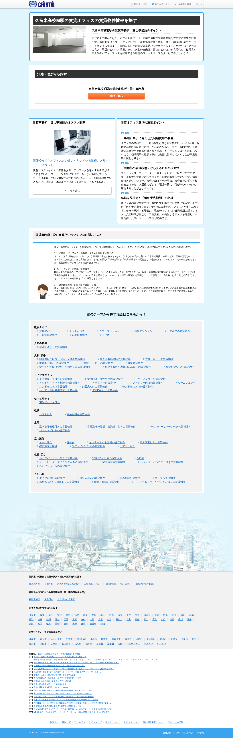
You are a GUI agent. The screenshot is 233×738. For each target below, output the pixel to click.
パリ (126, 659)
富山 (165, 615)
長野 (31, 619)
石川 (174, 615)
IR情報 (200, 733)
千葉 (129, 615)
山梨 (191, 615)
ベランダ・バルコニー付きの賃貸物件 (161, 462)
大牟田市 (48, 599)
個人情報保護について (153, 722)
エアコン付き (127, 446)
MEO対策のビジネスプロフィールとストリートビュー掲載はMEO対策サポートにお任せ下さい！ (73, 712)
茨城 (94, 615)
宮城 (59, 615)
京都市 (173, 639)
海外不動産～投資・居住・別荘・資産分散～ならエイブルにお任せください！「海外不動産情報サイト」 (76, 663)
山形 (77, 615)
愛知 (57, 619)
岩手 (51, 615)
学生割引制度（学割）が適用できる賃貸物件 (64, 366)
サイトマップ (95, 722)
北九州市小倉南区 (66, 599)
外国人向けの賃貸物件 (95, 386)
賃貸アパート (47, 331)
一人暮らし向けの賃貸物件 (137, 386)
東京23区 (81, 639)
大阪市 (184, 639)
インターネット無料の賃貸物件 (107, 442)
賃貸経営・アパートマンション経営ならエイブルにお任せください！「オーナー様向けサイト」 (73, 703)
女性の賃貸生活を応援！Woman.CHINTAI (51, 687)
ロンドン (161, 644)
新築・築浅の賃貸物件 (107, 481)
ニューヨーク (133, 644)
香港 (36, 659)
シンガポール (135, 659)
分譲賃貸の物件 (48, 334)
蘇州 (60, 659)
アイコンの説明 (175, 722)
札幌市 (32, 639)
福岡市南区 (34, 599)
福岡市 (78, 644)
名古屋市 (151, 639)
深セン (67, 659)
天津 (80, 659)
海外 (120, 644)
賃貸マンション (143, 331)
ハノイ (146, 659)
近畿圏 (110, 644)
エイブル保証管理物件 (52, 477)
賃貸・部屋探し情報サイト (49, 654)
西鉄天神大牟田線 (145, 584)
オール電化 (45, 442)
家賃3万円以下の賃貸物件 (54, 363)
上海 (54, 659)
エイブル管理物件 (165, 477)
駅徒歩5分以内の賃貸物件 (107, 458)
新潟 (157, 615)
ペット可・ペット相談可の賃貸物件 (59, 382)
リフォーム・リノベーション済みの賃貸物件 (159, 481)
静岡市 (128, 639)
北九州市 (66, 644)
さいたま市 (56, 639)
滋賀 (74, 619)
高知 (31, 624)
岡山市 (43, 644)
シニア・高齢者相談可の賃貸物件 (58, 390)
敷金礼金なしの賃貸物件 (53, 347)
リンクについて (112, 722)
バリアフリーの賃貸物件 (152, 378)
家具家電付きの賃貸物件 (154, 442)
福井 (183, 615)
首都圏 (99, 644)
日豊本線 (48, 584)
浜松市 (139, 639)
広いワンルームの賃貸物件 (54, 465)
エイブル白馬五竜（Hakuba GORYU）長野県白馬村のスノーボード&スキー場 (66, 700)
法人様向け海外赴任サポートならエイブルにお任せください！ (59, 666)
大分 (74, 624)
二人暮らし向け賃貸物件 (53, 386)
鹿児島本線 (34, 584)
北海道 (32, 615)
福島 (85, 615)
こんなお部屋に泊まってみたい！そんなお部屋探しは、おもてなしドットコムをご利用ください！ (74, 669)
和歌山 (119, 619)
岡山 (146, 619)
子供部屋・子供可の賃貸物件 (55, 378)
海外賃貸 (76, 654)
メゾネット (108, 334)
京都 (83, 619)
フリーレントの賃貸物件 (159, 359)
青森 (42, 615)
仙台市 (43, 639)
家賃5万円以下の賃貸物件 (98, 363)
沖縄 (102, 624)
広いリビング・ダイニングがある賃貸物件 (63, 462)
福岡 (40, 624)
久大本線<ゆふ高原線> (68, 584)
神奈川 (147, 615)
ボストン (148, 644)
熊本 (66, 624)
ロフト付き (45, 414)
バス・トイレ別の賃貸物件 (54, 430)
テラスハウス (77, 331)
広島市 (54, 644)
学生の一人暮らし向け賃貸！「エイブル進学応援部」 (55, 675)
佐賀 (48, 624)
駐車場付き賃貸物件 (113, 462)
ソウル (86, 659)
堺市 (194, 639)
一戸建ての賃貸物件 (178, 331)
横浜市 (104, 639)
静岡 (48, 619)
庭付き (70, 442)
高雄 (48, 659)
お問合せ (54, 722)
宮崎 (83, 624)
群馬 (111, 615)
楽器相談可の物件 (130, 477)
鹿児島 (93, 624)
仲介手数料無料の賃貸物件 (115, 359)
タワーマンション (109, 331)
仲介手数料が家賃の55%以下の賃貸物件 (128, 366)
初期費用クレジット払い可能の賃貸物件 (62, 359)
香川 (180, 619)
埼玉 (120, 615)
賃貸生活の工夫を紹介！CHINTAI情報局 (50, 684)
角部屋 (140, 458)
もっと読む (73, 190)
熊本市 (89, 644)
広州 (74, 659)
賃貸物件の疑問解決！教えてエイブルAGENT (52, 681)
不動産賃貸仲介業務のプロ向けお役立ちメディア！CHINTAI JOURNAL (63, 693)
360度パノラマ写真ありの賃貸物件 (59, 481)
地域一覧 (66, 722)
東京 (137, 615)
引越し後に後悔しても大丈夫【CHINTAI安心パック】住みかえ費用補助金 (64, 697)
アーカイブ (79, 722)
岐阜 (40, 619)
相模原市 (116, 639)
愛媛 (189, 619)
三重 (66, 619)
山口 (163, 619)
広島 (154, 619)
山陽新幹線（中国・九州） (119, 584)
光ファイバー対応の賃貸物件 (88, 446)
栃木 (102, 615)
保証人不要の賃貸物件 (92, 477)
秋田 (68, 615)
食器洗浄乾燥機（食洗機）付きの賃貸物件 (111, 426)
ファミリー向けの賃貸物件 (148, 382)
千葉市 (69, 639)
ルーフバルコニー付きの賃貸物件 (58, 458)
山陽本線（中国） (92, 584)
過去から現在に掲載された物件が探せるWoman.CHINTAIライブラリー (63, 690)
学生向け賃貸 (66, 654)
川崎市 (93, 639)
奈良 (109, 619)
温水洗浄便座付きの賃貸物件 (55, 426)
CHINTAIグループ (184, 733)
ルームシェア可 (187, 382)
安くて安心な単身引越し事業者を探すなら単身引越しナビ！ (58, 706)
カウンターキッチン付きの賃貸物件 (170, 426)
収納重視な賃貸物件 (78, 414)
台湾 (42, 659)
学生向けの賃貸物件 (106, 382)
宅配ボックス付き (49, 402)
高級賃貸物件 (135, 363)
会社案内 (167, 733)
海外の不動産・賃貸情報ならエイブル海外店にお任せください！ (60, 657)
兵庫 (100, 619)
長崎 (57, 624)
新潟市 (163, 639)
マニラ (154, 659)
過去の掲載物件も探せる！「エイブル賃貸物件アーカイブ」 (58, 678)
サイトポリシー (131, 722)
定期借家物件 (79, 334)
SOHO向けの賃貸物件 (105, 390)
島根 (137, 619)
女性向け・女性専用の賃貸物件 (105, 378)
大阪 (92, 619)
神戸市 (32, 644)
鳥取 (129, 619)
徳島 (172, 619)
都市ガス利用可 (48, 446)
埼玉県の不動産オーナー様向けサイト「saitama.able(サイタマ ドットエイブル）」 (68, 672)
